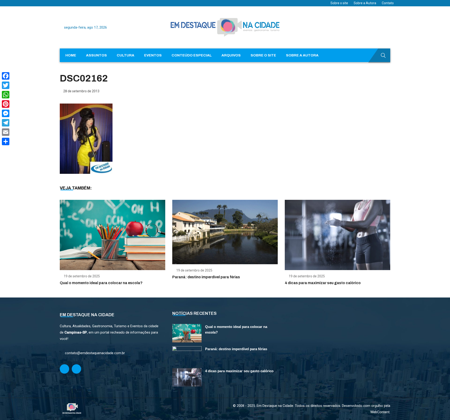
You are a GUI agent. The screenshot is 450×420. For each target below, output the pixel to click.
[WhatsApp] (5, 94)
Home (70, 55)
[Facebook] (5, 76)
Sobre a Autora (365, 3)
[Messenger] (5, 113)
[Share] (5, 141)
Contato (388, 3)
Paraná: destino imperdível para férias (206, 277)
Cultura (125, 55)
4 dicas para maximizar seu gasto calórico (323, 283)
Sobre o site (339, 3)
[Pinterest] (5, 104)
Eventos (153, 55)
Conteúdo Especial (192, 55)
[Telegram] (5, 122)
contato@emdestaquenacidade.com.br (95, 353)
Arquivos (231, 55)
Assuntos (96, 55)
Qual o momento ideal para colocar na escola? (101, 283)
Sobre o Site (263, 55)
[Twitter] (5, 85)
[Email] (5, 132)
